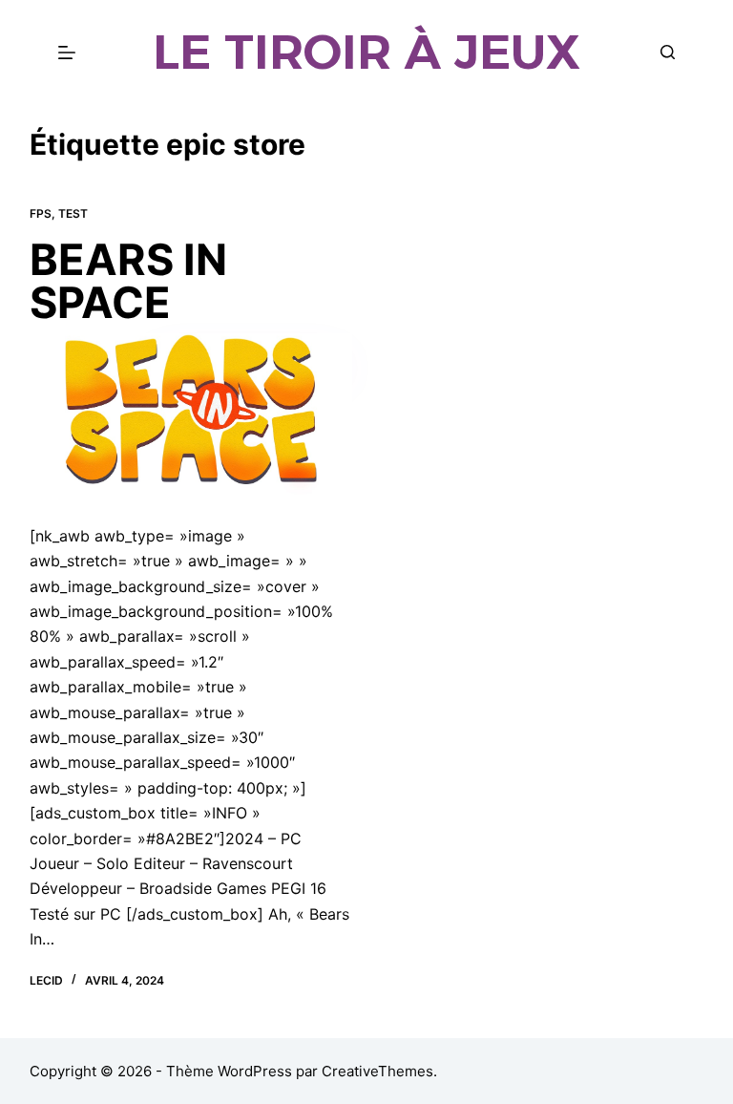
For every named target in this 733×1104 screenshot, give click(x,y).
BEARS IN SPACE (128, 281)
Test (73, 213)
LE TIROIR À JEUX (366, 52)
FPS (41, 213)
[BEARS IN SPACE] (191, 414)
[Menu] (66, 52)
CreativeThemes (377, 1071)
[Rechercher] (667, 52)
